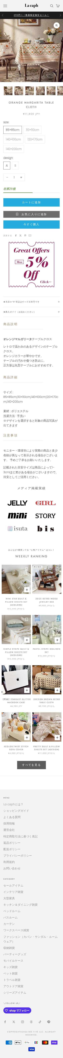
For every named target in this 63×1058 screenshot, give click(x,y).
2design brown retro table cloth (46, 701)
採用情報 (9, 823)
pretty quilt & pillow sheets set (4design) (46, 748)
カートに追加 (31, 202)
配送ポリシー (11, 849)
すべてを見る (31, 765)
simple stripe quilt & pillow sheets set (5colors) (16, 652)
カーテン (9, 924)
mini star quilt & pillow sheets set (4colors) (16, 601)
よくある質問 (11, 817)
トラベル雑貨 (11, 980)
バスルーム (10, 917)
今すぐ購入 (31, 224)
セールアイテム (13, 885)
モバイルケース (13, 961)
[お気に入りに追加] (26, 569)
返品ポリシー (11, 843)
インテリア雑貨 (13, 892)
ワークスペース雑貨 (16, 930)
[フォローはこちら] (5, 1022)
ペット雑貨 (10, 973)
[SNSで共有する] (15, 235)
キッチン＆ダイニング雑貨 (20, 905)
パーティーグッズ (14, 954)
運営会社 (9, 830)
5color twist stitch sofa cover (16, 748)
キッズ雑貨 (10, 967)
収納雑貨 (9, 948)
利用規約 (9, 862)
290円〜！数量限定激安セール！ (31, 15)
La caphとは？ (13, 804)
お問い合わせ (11, 868)
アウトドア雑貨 (13, 986)
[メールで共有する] (30, 235)
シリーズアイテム (14, 993)
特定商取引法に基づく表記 (20, 836)
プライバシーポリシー (17, 856)
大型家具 (9, 898)
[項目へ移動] (8, 90)
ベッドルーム (11, 911)
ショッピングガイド (16, 811)
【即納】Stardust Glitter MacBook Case (16, 701)
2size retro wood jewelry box (47, 600)
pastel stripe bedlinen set (46, 650)
